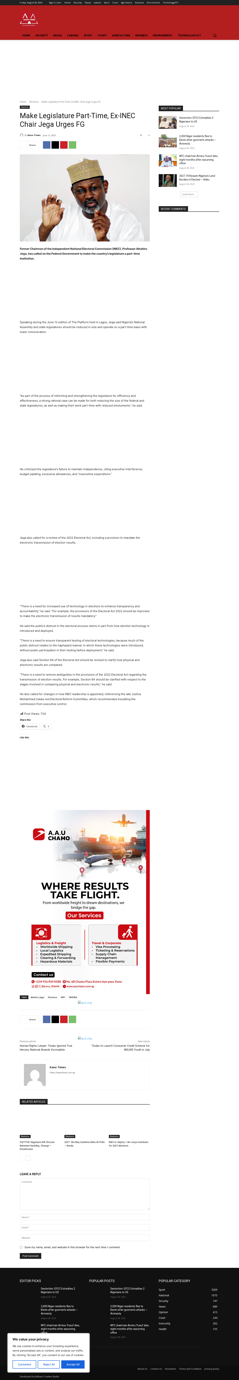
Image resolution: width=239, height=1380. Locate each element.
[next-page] (28, 1158)
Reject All (49, 1364)
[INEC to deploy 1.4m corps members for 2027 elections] (129, 1123)
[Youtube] (217, 3)
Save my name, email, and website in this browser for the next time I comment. (72, 1247)
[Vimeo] (212, 3)
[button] (214, 35)
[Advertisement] (119, 68)
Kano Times (34, 135)
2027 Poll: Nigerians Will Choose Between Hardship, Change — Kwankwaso (37, 1145)
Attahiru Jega (37, 997)
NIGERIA (73, 997)
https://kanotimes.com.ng (62, 1072)
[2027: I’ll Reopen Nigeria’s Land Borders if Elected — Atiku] (168, 180)
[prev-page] (22, 1158)
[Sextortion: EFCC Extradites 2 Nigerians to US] (168, 122)
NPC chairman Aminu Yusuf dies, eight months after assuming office (198, 159)
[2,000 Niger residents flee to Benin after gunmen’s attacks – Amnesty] (168, 140)
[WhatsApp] (72, 145)
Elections (34, 101)
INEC (63, 997)
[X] (55, 145)
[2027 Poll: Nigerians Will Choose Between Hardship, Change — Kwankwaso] (40, 1123)
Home (23, 101)
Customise (24, 1364)
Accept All (73, 1364)
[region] (48, 1353)
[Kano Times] (22, 135)
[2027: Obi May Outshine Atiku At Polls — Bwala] (84, 1123)
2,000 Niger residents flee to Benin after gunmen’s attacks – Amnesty (197, 140)
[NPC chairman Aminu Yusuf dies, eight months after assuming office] (168, 160)
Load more (188, 194)
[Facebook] (207, 3)
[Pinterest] (64, 145)
